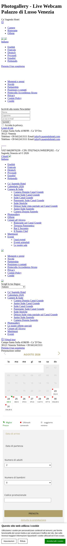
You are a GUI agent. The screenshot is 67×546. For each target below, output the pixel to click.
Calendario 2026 (15, 186)
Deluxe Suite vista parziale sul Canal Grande (36, 206)
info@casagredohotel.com (47, 136)
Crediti (10, 101)
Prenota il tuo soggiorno (13, 66)
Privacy (11, 95)
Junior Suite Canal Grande (27, 194)
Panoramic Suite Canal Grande (29, 200)
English (11, 47)
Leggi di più (7, 128)
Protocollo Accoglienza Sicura (22, 92)
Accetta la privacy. (14, 125)
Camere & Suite (15, 189)
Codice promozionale (15, 495)
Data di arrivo (13, 433)
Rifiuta (22, 541)
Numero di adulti (14, 459)
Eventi (10, 236)
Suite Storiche (20, 203)
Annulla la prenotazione (33, 520)
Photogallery (13, 214)
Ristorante (12, 30)
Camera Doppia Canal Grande (29, 192)
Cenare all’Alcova (16, 220)
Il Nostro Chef (21, 231)
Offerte (10, 33)
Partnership (13, 87)
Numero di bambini (15, 477)
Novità (10, 84)
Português (12, 61)
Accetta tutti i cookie (55, 541)
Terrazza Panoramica (24, 225)
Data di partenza (14, 445)
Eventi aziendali (21, 242)
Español (11, 58)
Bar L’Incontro (21, 228)
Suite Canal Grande (23, 197)
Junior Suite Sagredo (24, 208)
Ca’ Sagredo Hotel (16, 183)
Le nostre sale (20, 245)
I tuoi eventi (19, 239)
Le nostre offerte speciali (19, 325)
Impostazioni (9, 541)
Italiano (5, 41)
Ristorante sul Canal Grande (27, 222)
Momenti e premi (15, 81)
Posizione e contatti (16, 90)
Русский (11, 55)
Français (11, 49)
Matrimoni (12, 234)
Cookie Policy (14, 98)
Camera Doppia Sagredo (26, 211)
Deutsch (11, 52)
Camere (11, 27)
